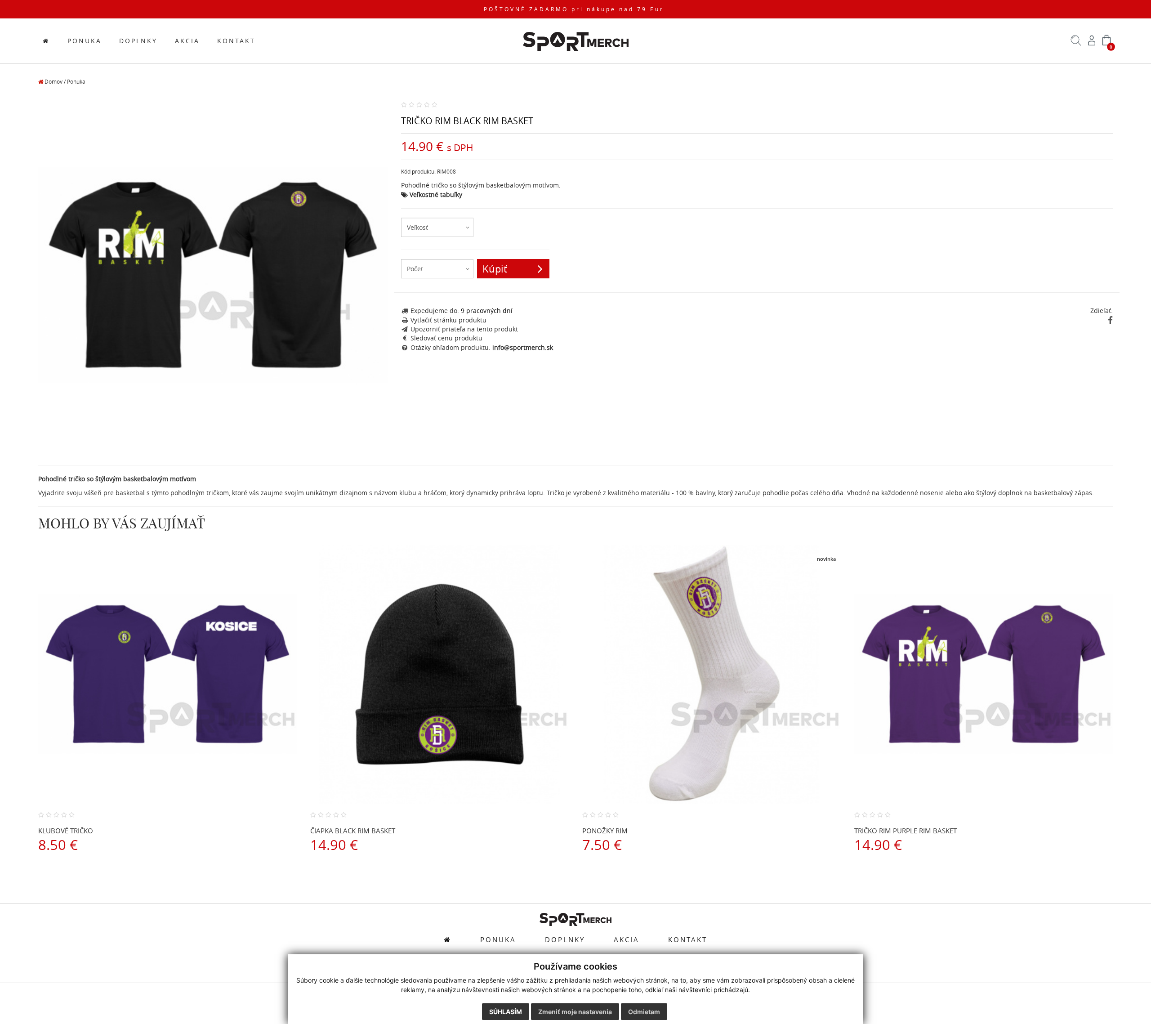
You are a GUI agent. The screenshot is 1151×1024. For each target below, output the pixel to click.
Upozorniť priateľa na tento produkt (464, 329)
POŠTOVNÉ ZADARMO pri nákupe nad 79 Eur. (575, 9)
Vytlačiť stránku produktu (448, 320)
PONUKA (84, 41)
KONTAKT (236, 41)
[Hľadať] (1076, 44)
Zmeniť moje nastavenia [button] (575, 1011)
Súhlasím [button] (505, 1011)
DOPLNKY (138, 41)
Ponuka (76, 81)
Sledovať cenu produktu (446, 338)
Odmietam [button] (644, 1011)
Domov (52, 81)
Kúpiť (494, 268)
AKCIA (187, 41)
